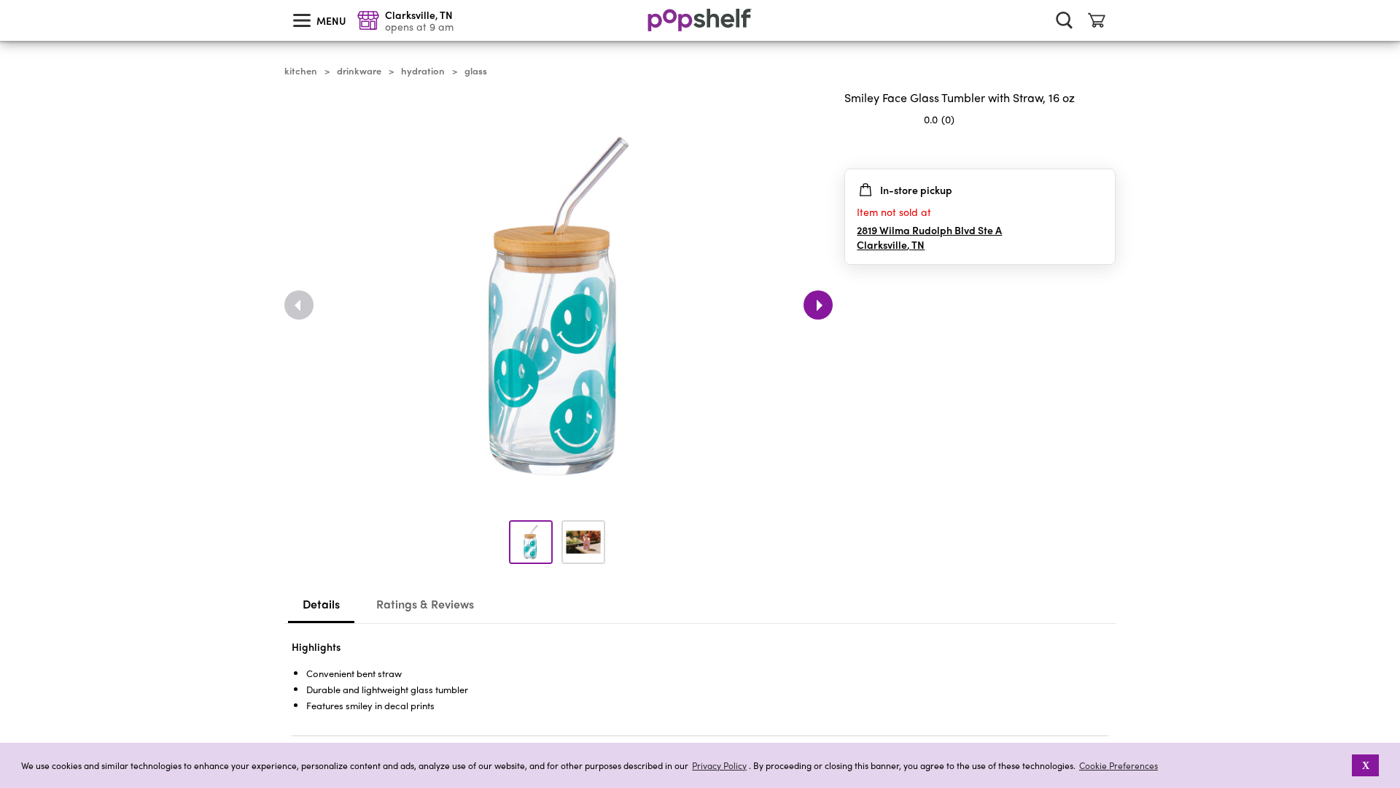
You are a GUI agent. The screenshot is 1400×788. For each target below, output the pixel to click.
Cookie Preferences (1118, 765)
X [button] (1365, 765)
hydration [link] (423, 70)
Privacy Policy (719, 766)
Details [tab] (321, 603)
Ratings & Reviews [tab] (425, 603)
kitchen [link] (300, 70)
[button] (1104, 148)
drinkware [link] (359, 70)
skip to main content (6, 0)
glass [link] (475, 70)
